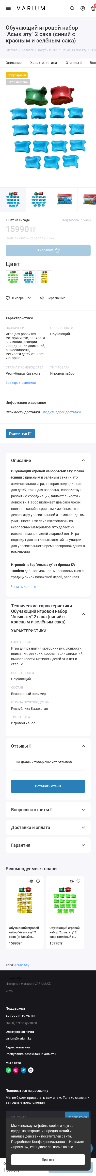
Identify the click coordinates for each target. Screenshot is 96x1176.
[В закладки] (38, 881)
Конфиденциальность (49, 1142)
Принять (48, 1159)
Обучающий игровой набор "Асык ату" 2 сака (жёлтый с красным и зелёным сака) (24, 932)
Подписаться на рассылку (27, 1091)
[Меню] (8, 8)
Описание (13, 63)
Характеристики (43, 63)
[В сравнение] (31, 881)
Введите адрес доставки (61, 412)
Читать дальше (23, 587)
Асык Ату (21, 965)
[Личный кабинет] (83, 8)
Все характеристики (21, 383)
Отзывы (74, 63)
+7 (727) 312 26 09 (20, 1016)
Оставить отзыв (48, 786)
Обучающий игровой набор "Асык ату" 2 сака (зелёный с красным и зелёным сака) (64, 932)
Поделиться (18, 433)
